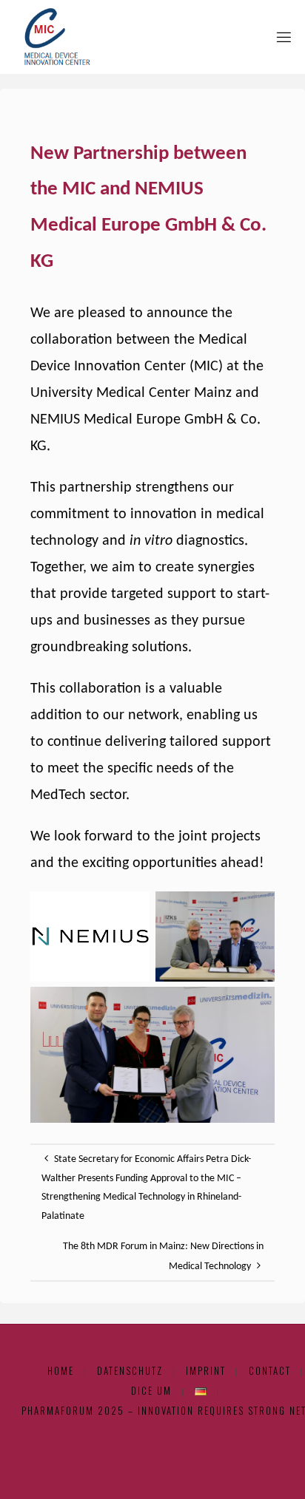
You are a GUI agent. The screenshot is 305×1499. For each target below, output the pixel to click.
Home (60, 1371)
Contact (270, 1371)
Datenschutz (130, 1371)
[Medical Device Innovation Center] (53, 36)
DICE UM (151, 1391)
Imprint (206, 1371)
